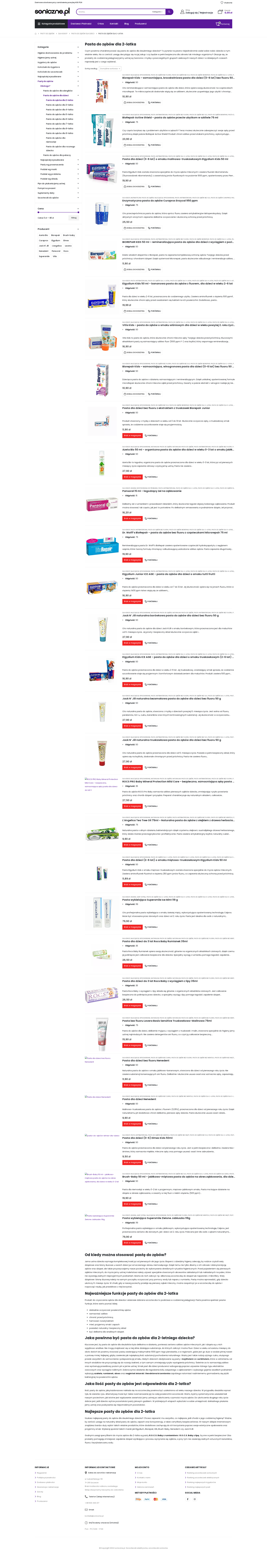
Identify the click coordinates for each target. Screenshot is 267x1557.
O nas (100, 23)
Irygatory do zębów (47, 62)
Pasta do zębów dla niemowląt (55, 140)
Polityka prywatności (46, 1477)
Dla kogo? (126, 75)
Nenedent (43, 251)
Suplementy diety (46, 193)
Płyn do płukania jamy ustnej (51, 183)
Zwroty (40, 1491)
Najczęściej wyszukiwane (140, 75)
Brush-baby (69, 235)
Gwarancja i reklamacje (48, 1487)
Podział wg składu (49, 178)
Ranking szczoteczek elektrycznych (203, 1477)
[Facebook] (187, 1499)
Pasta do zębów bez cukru (161, 1058)
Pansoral (56, 251)
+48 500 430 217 (92, 1503)
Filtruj (73, 218)
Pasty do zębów (45, 81)
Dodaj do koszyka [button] (135, 102)
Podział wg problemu (50, 174)
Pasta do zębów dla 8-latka (59, 128)
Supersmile (44, 256)
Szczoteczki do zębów (48, 197)
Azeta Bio (43, 235)
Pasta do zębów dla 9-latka (59, 133)
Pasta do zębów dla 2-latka (221, 75)
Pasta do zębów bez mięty (224, 1058)
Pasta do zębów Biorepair (200, 75)
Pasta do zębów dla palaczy (57, 155)
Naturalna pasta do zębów (161, 447)
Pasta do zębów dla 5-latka (225, 281)
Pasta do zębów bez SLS (181, 75)
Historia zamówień (145, 1487)
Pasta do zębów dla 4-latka (223, 156)
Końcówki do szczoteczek (50, 71)
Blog (126, 23)
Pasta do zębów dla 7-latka (59, 123)
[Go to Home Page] (35, 33)
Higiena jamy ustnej (138, 897)
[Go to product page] (102, 91)
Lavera (68, 245)
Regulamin (42, 1473)
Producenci (140, 23)
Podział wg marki (48, 169)
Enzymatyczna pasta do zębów (142, 198)
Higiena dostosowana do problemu (144, 488)
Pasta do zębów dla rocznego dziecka (60, 148)
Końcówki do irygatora (49, 67)
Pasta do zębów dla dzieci (230, 488)
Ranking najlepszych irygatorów (201, 1482)
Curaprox (43, 240)
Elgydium (55, 240)
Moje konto (142, 1482)
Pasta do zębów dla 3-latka (201, 156)
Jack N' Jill (44, 245)
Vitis (55, 256)
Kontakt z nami (143, 1477)
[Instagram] (194, 1499)
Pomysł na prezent (46, 188)
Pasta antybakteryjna (159, 115)
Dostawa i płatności (81, 23)
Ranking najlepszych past (198, 1487)
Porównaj (156, 102)
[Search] (169, 12)
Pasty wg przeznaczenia (52, 164)
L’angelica (57, 245)
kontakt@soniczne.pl (94, 1516)
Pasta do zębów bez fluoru (161, 75)
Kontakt (114, 23)
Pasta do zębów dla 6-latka (59, 119)
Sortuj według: (91, 68)
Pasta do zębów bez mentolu (222, 817)
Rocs (66, 251)
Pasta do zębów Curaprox (221, 198)
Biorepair (55, 235)
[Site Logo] (52, 12)
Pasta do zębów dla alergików (57, 90)
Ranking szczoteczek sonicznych (202, 1473)
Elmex (66, 240)
